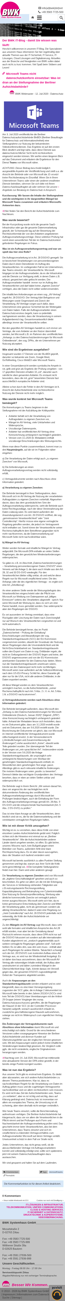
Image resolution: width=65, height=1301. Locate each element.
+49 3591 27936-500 (19, 1255)
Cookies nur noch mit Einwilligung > (50, 1200)
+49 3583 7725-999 (19, 1242)
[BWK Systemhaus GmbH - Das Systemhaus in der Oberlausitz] (11, 18)
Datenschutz (56, 93)
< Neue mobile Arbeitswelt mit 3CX (15, 1200)
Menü (39, 17)
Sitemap (16, 1297)
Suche (5, 1297)
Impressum (9, 1294)
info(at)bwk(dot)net (52, 8)
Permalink (10, 1175)
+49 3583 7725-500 (52, 12)
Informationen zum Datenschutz (34, 1294)
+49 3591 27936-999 (19, 1258)
